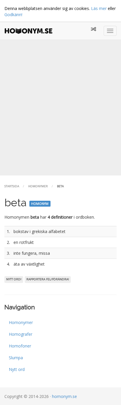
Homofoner (20, 346)
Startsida (11, 186)
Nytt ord (17, 369)
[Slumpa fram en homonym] (93, 29)
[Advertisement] (60, 107)
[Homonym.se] (30, 30)
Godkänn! (13, 14)
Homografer (20, 334)
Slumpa (16, 357)
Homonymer (38, 186)
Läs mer (99, 8)
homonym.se (64, 396)
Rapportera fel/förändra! (47, 279)
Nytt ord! (13, 279)
